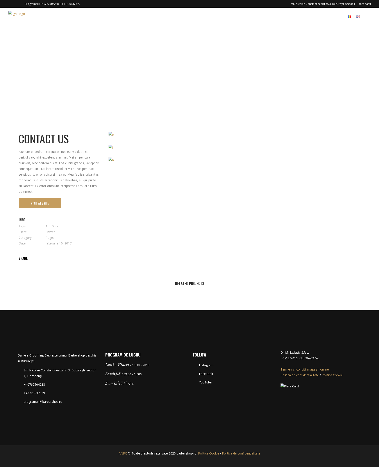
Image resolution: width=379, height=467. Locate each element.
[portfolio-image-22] (111, 160)
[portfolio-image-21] (111, 147)
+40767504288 (49, 4)
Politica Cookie (332, 375)
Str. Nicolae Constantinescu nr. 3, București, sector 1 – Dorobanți (331, 4)
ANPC (123, 453)
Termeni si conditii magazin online (305, 369)
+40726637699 (71, 4)
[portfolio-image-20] (111, 134)
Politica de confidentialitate (300, 375)
